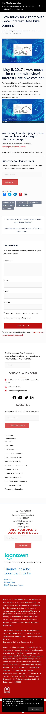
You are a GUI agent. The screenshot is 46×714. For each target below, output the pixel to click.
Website (7, 302)
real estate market (24, 205)
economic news (8, 202)
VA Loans (8, 441)
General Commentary (13, 485)
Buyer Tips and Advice (13, 457)
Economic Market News (11, 33)
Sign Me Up (9, 182)
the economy (8, 208)
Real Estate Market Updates (16, 481)
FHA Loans (9, 445)
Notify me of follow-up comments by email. (22, 313)
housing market (34, 202)
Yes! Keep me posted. (17, 425)
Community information (14, 489)
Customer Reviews (12, 469)
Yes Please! (23, 546)
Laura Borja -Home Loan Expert (17, 31)
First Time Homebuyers (14, 453)
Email (6, 291)
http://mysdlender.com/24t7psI (14, 147)
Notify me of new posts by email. (18, 318)
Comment (8, 261)
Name (7, 280)
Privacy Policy (9, 582)
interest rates (8, 205)
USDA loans (9, 449)
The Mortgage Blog (11, 3)
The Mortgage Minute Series (16, 465)
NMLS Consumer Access (13, 585)
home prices (21, 202)
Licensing (7, 579)
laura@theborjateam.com (17, 390)
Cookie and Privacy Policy (11, 705)
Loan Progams (10, 438)
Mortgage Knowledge (13, 461)
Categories (9, 435)
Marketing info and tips (13, 477)
